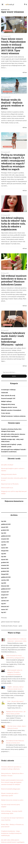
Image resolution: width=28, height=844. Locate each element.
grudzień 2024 (5, 530)
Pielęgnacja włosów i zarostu (9, 407)
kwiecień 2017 (5, 606)
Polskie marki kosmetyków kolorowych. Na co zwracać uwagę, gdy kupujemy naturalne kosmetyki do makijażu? (12, 782)
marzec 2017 (4, 609)
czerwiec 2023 (5, 542)
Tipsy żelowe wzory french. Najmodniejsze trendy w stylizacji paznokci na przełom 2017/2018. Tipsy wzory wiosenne (13, 46)
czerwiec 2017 (5, 600)
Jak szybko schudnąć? (7, 465)
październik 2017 (5, 589)
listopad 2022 (4, 550)
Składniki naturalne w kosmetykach (11, 410)
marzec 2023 (4, 548)
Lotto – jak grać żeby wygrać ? (15, 701)
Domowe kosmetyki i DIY (8, 398)
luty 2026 (3, 521)
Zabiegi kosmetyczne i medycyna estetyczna (13, 416)
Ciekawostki (4, 392)
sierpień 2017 (5, 595)
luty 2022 (3, 556)
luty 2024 (3, 533)
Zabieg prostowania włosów (9, 474)
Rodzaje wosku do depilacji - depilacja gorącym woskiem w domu (12, 104)
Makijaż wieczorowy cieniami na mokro (12, 800)
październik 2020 (5, 577)
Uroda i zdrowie (7, 30)
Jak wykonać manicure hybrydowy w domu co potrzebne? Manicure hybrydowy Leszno (14, 280)
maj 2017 (3, 603)
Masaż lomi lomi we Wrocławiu (10, 484)
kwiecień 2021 (5, 568)
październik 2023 (5, 536)
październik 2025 (5, 524)
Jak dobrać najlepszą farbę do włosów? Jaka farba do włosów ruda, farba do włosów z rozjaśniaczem (13, 224)
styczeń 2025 (4, 527)
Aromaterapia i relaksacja (8, 389)
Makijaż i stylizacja (6, 401)
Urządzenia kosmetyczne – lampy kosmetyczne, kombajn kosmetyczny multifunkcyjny (11, 833)
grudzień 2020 (5, 571)
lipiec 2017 (4, 598)
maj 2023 (3, 545)
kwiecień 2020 (5, 586)
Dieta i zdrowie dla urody (8, 395)
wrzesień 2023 (5, 539)
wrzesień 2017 (5, 592)
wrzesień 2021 (5, 565)
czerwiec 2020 (5, 580)
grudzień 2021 (5, 562)
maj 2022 (3, 553)
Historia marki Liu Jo (7, 487)
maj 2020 (3, 583)
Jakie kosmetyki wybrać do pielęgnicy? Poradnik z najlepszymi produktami (14, 672)
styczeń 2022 (4, 559)
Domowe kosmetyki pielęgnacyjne (10, 789)
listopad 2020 (4, 574)
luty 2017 (3, 612)
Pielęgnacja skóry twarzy (8, 404)
